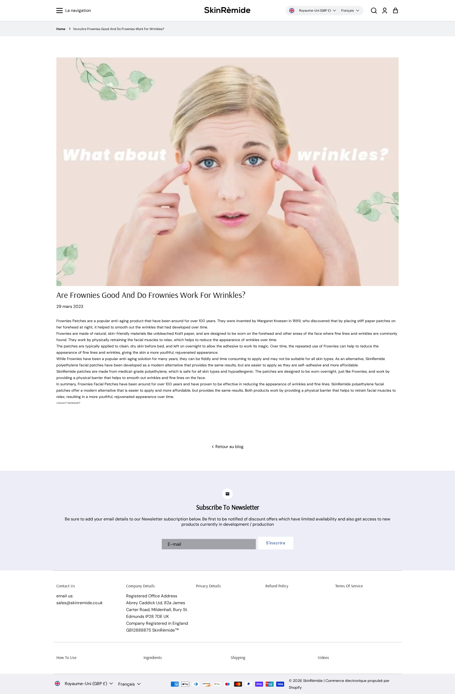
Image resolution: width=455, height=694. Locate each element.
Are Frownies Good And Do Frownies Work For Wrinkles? (122, 29)
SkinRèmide (313, 680)
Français (347, 10)
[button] (374, 10)
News (77, 29)
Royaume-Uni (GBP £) (315, 10)
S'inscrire (275, 543)
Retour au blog (229, 446)
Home (60, 29)
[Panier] (395, 10)
